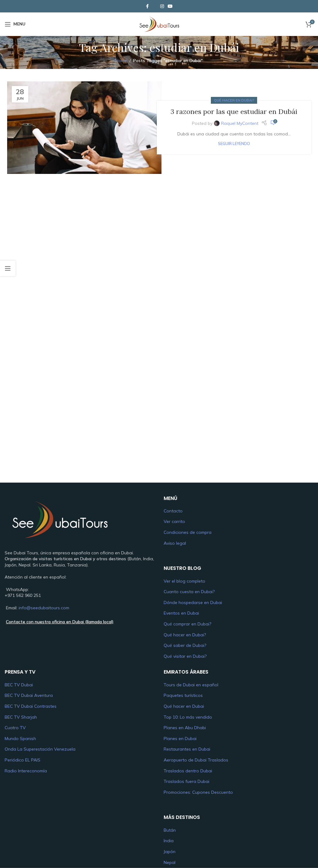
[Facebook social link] (147, 6)
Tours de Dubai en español (191, 685)
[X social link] (154, 6)
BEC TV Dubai (19, 685)
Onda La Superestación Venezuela (40, 749)
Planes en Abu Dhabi (185, 727)
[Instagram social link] (162, 6)
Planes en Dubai (180, 738)
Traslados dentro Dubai (188, 771)
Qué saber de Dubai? (185, 645)
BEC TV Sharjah (21, 717)
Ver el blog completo (184, 581)
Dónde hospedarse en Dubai (193, 602)
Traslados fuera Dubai (186, 781)
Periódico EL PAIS (22, 760)
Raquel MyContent (239, 123)
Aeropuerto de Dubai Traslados (196, 760)
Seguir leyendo (234, 143)
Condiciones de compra (187, 532)
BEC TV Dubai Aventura (29, 695)
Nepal (169, 862)
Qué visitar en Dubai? (185, 656)
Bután (170, 830)
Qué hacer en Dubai (184, 706)
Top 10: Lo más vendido (188, 717)
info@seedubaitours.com (44, 608)
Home (121, 60)
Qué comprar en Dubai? (187, 624)
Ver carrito (174, 521)
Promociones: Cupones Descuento (198, 792)
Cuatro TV (15, 727)
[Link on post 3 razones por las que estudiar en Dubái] (84, 127)
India (169, 840)
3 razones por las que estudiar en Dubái (233, 111)
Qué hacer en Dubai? (234, 100)
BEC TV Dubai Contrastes (31, 706)
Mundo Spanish (20, 738)
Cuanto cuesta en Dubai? (189, 591)
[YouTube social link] (170, 6)
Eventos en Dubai (181, 613)
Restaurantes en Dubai (187, 749)
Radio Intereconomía (26, 771)
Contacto (173, 511)
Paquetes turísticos (183, 695)
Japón (169, 851)
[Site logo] (158, 23)
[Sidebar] (8, 268)
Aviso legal (175, 543)
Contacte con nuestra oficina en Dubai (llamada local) (60, 622)
